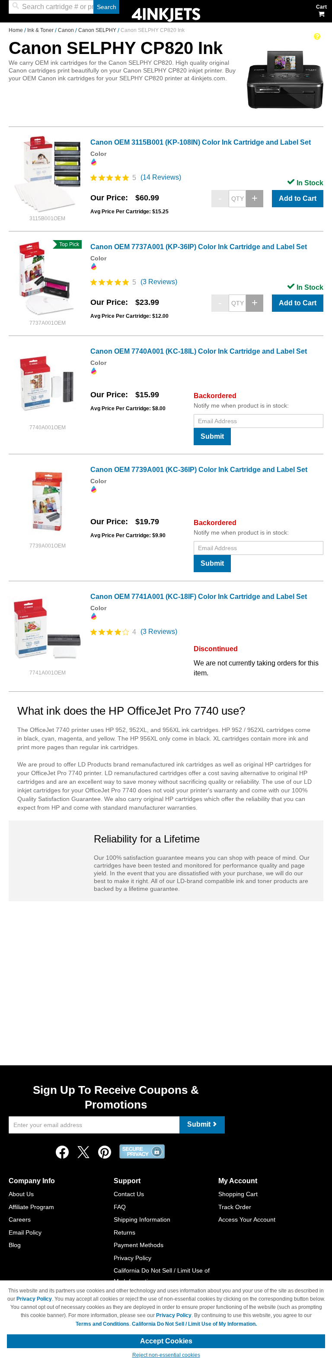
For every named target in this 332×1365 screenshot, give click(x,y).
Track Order (234, 1206)
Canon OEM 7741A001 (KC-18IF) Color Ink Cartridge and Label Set (198, 596)
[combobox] (64, 7)
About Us (21, 1194)
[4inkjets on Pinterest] (104, 1154)
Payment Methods (138, 1244)
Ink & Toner (41, 30)
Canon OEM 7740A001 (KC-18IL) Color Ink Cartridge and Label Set (198, 351)
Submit (212, 436)
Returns (124, 1232)
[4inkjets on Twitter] (83, 1154)
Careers (20, 1219)
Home (16, 30)
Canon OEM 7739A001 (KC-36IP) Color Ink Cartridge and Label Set (198, 469)
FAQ (120, 1206)
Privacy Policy (132, 1257)
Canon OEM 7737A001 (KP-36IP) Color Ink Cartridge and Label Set (198, 246)
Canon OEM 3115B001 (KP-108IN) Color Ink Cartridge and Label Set (200, 142)
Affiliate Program (31, 1206)
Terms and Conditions (102, 1324)
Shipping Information (142, 1219)
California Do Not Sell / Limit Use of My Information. (194, 1324)
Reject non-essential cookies (166, 1355)
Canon (66, 30)
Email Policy (25, 1232)
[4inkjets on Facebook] (62, 1154)
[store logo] (166, 14)
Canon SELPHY (98, 30)
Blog (15, 1244)
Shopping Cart (238, 1194)
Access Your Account (246, 1219)
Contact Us (129, 1194)
